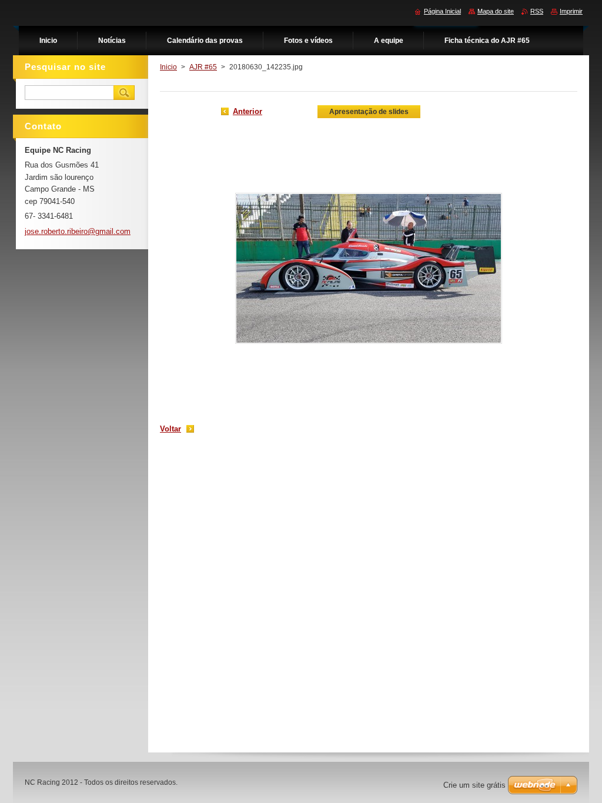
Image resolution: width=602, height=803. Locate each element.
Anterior (247, 111)
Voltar (170, 428)
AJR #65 (203, 67)
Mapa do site (495, 11)
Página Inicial (442, 11)
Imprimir (571, 11)
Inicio (168, 67)
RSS (536, 11)
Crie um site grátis (474, 785)
